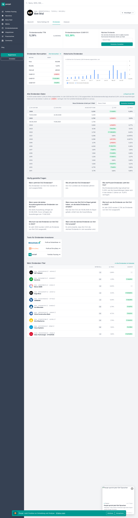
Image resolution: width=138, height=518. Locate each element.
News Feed (8, 20)
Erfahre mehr (60, 513)
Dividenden (56, 22)
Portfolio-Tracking (10, 11)
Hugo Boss (37, 293)
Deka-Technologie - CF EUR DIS (44, 334)
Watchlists (8, 16)
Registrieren (12, 55)
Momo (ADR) (38, 287)
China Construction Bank (42, 314)
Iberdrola (37, 280)
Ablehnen (110, 513)
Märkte (7, 24)
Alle (54, 54)
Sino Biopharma (39, 321)
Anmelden (12, 59)
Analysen (66, 22)
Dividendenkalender (11, 28)
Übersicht (30, 22)
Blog (3, 47)
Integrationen (9, 32)
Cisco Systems (39, 328)
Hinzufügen (127, 13)
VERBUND (37, 300)
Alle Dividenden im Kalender (125, 263)
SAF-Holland (38, 273)
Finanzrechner (9, 36)
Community (8, 40)
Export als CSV (129, 94)
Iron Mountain (38, 307)
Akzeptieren (120, 513)
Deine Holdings (43, 22)
